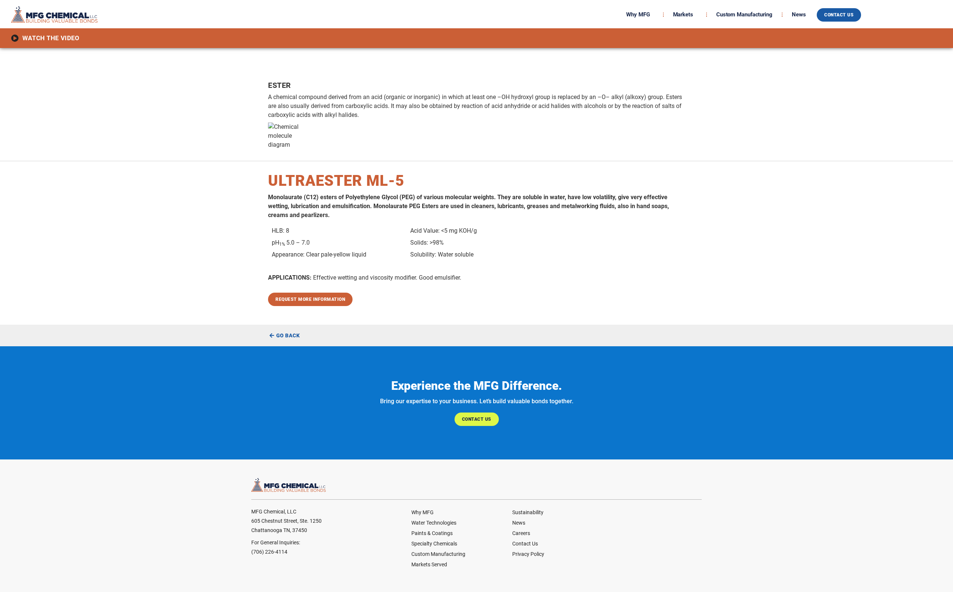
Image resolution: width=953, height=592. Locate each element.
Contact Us (525, 544)
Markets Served (429, 564)
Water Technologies (433, 523)
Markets (683, 14)
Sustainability (528, 512)
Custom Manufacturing (744, 14)
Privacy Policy (528, 554)
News (799, 14)
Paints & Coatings (432, 533)
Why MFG (638, 14)
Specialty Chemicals (434, 544)
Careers (521, 533)
